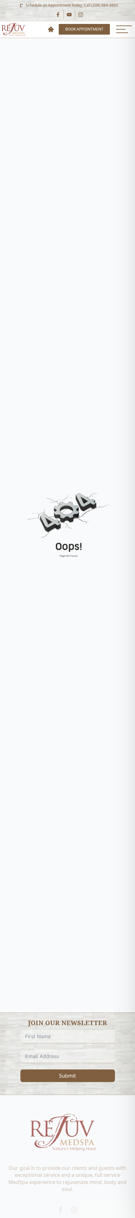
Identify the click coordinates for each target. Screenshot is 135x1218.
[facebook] (60, 1210)
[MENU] (124, 29)
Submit (67, 1075)
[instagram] (74, 1210)
